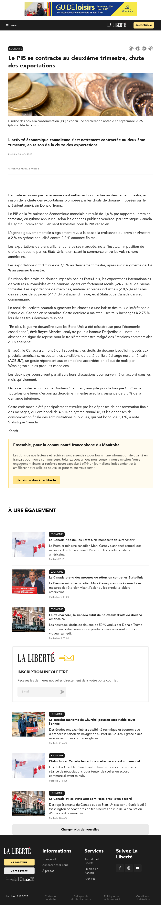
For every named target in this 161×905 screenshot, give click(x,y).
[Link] (150, 48)
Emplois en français (91, 871)
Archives (90, 878)
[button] (7, 25)
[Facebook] (120, 871)
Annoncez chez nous (55, 865)
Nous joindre (50, 859)
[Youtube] (138, 871)
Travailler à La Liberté (93, 861)
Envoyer (59, 691)
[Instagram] (129, 871)
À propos (48, 871)
